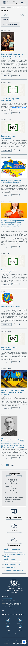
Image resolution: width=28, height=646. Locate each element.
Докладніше (6, 75)
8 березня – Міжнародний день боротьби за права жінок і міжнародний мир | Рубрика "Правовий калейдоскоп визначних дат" (13, 225)
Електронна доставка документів (13, 570)
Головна (3, 7)
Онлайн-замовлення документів (13, 552)
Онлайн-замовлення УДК (11, 559)
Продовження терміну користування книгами (14, 555)
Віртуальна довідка (9, 567)
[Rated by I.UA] (8, 610)
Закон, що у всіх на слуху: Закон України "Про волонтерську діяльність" (13, 392)
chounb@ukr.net (10, 607)
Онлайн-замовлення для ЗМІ (12, 564)
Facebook (8, 623)
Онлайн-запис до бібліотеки (12, 549)
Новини (9, 7)
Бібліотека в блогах (14, 634)
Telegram (20, 630)
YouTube (8, 630)
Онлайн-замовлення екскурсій (12, 562)
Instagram (19, 623)
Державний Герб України (11, 306)
